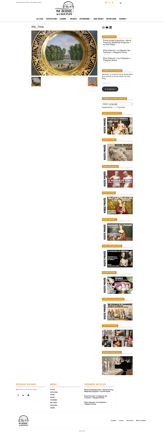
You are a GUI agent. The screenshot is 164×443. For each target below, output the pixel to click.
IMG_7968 (39, 24)
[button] (120, 3)
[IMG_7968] (64, 75)
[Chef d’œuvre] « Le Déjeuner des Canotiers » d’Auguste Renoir (116, 51)
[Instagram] (109, 2)
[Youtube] (28, 395)
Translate (120, 107)
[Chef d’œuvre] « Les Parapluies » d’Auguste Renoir (116, 59)
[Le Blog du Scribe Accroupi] (65, 8)
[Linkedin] (112, 2)
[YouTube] (106, 2)
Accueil (33, 24)
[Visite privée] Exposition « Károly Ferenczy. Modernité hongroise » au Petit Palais (117, 43)
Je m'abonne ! (110, 89)
